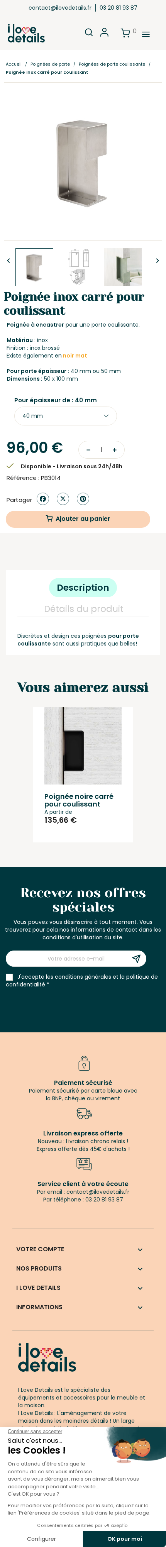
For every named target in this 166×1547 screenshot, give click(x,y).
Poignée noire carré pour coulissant (78, 800)
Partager (43, 499)
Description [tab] (83, 587)
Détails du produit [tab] (84, 609)
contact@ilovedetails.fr (60, 8)
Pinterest (83, 499)
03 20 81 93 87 (118, 8)
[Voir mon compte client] (104, 34)
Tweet (63, 499)
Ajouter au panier (83, 518)
